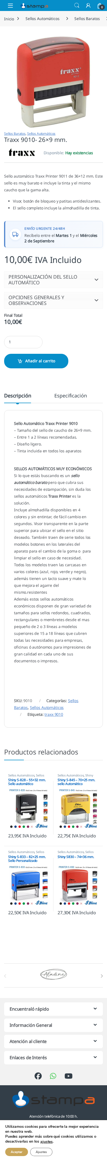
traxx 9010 (53, 714)
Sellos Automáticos (42, 18)
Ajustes (41, 1152)
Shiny (89, 775)
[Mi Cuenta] (88, 5)
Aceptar (16, 1152)
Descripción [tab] (17, 396)
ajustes (46, 1141)
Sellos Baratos (87, 18)
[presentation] (101, 976)
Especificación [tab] (70, 396)
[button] (53, 279)
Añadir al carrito (40, 360)
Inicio (9, 18)
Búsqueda (77, 5)
